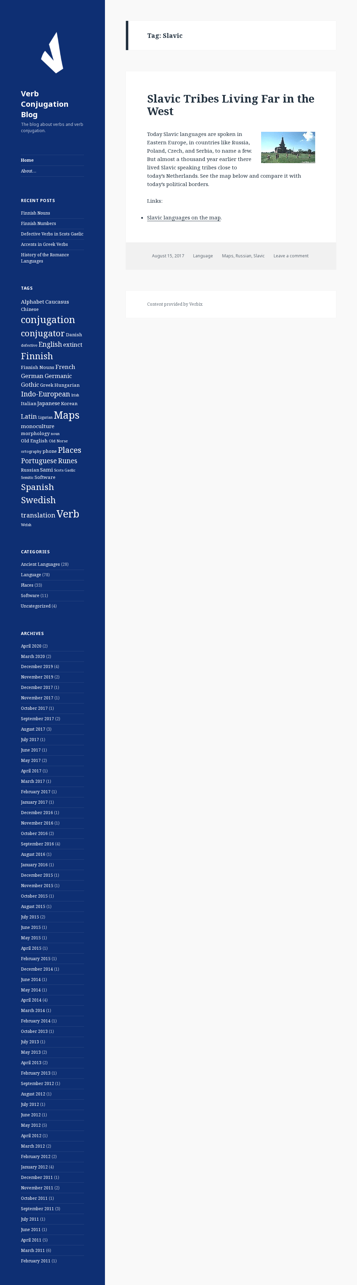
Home (27, 160)
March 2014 (33, 1010)
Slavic (259, 256)
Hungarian (66, 385)
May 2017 (31, 760)
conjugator (43, 333)
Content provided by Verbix (175, 304)
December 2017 (37, 687)
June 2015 (31, 927)
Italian (28, 403)
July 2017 (30, 739)
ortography (31, 451)
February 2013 (36, 1073)
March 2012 (33, 1146)
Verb (67, 514)
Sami (46, 469)
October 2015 (34, 896)
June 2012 (31, 1115)
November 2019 (37, 677)
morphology (35, 433)
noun (55, 433)
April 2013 (31, 1063)
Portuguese (39, 460)
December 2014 (37, 969)
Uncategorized (36, 606)
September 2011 (37, 1209)
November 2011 (37, 1188)
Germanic (58, 376)
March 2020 (33, 656)
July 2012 (30, 1104)
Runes (67, 460)
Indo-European (45, 394)
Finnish (37, 356)
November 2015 (37, 886)
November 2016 (37, 823)
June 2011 (31, 1229)
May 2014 (31, 990)
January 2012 (34, 1167)
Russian (30, 470)
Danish (74, 334)
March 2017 (33, 781)
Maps (66, 414)
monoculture (37, 426)
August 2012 (33, 1094)
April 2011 (31, 1240)
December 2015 (37, 875)
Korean (69, 403)
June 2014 (31, 979)
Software (45, 477)
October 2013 (34, 1031)
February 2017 (36, 792)
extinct (72, 344)
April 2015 (31, 948)
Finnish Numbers (38, 223)
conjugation (48, 319)
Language (31, 575)
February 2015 (36, 959)
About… (28, 171)
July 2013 (30, 1042)
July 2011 (30, 1219)
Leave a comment (291, 256)
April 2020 (31, 646)
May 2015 (31, 938)
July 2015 (30, 917)
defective (29, 345)
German (32, 376)
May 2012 (31, 1125)
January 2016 (34, 865)
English (50, 344)
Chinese (30, 309)
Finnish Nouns (35, 213)
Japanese (48, 403)
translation (38, 515)
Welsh (26, 524)
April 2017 (31, 771)
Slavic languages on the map (184, 217)
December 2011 (37, 1177)
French (65, 367)
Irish (75, 395)
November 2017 (37, 698)
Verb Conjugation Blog (45, 103)
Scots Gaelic (64, 470)
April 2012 (31, 1136)
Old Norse (58, 441)
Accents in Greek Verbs (44, 244)
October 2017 (34, 708)
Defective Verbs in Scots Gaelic (52, 234)
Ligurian (45, 417)
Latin (29, 416)
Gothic (30, 384)
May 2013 (31, 1052)
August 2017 (33, 729)
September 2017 (37, 719)
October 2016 (34, 833)
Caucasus (57, 301)
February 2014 (36, 1021)
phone (50, 451)
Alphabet (32, 301)
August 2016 (33, 854)
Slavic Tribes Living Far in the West (230, 104)
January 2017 (34, 802)
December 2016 (37, 813)
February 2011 (36, 1261)
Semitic (27, 477)
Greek (46, 385)
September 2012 (37, 1083)
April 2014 (31, 1000)
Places (69, 449)
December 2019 (37, 666)
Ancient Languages (40, 564)
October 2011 (34, 1198)
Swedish (38, 500)
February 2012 (36, 1156)
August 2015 (33, 906)
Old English (34, 440)
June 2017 (31, 750)
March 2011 (33, 1250)
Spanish (37, 486)
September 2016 (37, 844)
